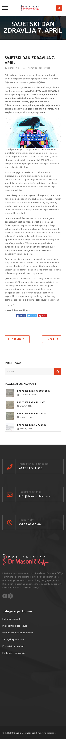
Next (51, 339)
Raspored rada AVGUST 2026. (33, 391)
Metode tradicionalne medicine (17, 632)
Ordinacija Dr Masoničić (23, 733)
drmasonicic (14, 68)
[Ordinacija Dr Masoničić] (33, 8)
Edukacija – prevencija (13, 653)
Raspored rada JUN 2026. (31, 413)
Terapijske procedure (13, 639)
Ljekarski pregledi (11, 619)
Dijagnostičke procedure (14, 626)
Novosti (46, 68)
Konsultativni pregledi (13, 646)
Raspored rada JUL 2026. (31, 402)
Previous (18, 339)
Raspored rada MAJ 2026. (32, 425)
